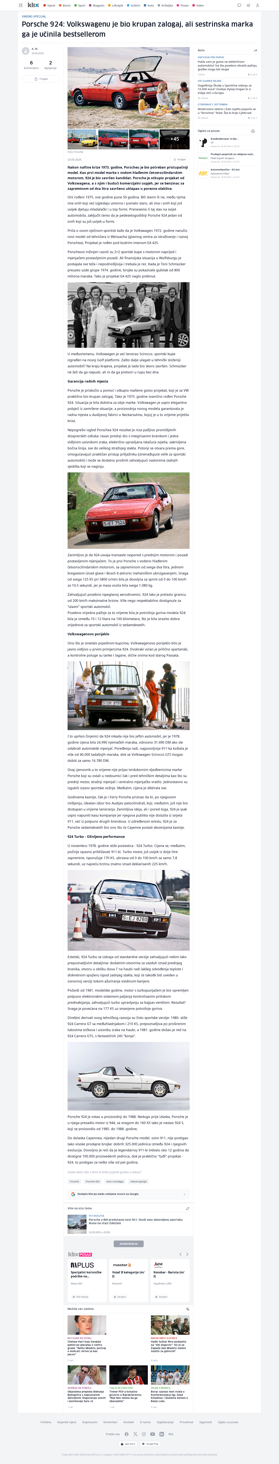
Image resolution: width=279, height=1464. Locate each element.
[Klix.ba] (33, 5)
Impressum (89, 1422)
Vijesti (51, 5)
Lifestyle (117, 5)
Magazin (98, 5)
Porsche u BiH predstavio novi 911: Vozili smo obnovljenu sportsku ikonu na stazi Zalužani (136, 1222)
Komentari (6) (129, 1243)
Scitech (135, 5)
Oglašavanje (165, 1422)
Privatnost (186, 1422)
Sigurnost (205, 1422)
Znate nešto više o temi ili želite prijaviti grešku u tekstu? (104, 1172)
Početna (46, 1422)
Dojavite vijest (66, 1422)
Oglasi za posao (228, 1422)
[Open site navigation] (21, 5)
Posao (184, 5)
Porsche (74, 1181)
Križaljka (167, 5)
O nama (145, 1422)
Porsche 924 (92, 1181)
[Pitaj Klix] (239, 5)
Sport (81, 5)
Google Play (152, 1443)
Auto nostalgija (114, 1181)
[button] (180, 1254)
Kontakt (129, 1422)
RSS (171, 1434)
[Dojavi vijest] (248, 5)
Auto (151, 5)
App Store (130, 1443)
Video (200, 5)
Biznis (67, 5)
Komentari (110, 1422)
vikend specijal (138, 1181)
